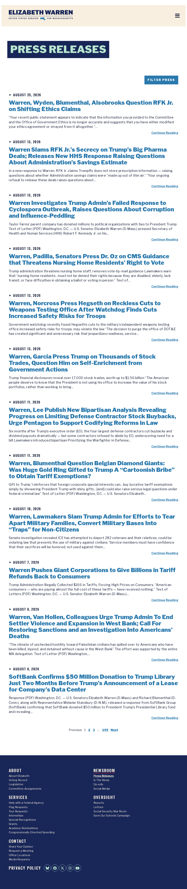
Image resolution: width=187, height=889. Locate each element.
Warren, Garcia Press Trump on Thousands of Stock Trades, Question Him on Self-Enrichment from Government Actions (82, 363)
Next (114, 730)
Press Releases (104, 776)
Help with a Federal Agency (26, 802)
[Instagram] (69, 868)
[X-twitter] (62, 868)
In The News (101, 780)
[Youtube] (77, 868)
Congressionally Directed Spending (32, 832)
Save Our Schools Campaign (112, 815)
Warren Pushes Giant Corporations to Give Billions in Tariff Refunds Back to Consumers (92, 573)
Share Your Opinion (21, 846)
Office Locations (19, 855)
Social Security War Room (110, 811)
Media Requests (19, 859)
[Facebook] (54, 868)
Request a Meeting (21, 850)
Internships (16, 815)
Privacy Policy (25, 868)
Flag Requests (18, 807)
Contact (17, 841)
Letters (99, 807)
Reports (99, 802)
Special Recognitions (22, 819)
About (15, 770)
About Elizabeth (19, 776)
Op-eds (98, 784)
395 (105, 730)
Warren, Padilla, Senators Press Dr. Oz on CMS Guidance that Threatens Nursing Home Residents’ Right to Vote (89, 259)
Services (18, 797)
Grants (13, 824)
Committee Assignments (25, 788)
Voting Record (18, 780)
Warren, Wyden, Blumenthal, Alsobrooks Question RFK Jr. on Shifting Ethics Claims (91, 106)
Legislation (16, 784)
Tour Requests (18, 811)
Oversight (104, 797)
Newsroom (104, 770)
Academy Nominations (23, 828)
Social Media (102, 788)
